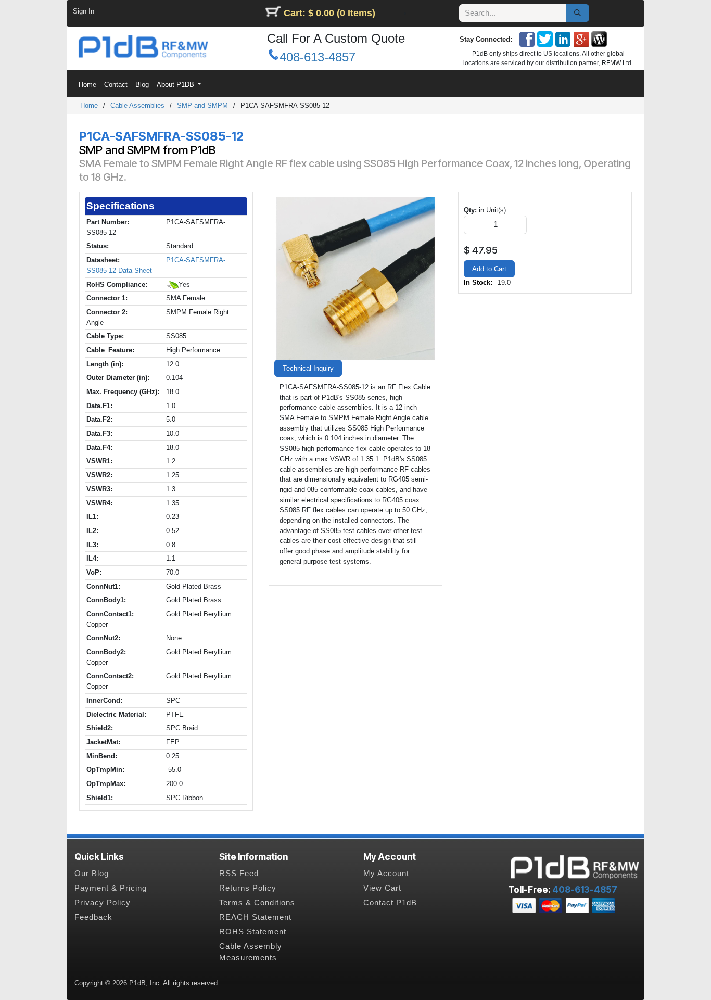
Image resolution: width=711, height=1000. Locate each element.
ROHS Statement (252, 932)
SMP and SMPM (202, 105)
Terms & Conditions (257, 902)
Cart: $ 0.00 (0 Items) (329, 13)
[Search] (577, 13)
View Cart (382, 888)
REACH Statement (255, 917)
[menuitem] (87, 84)
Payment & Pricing (110, 888)
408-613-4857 (317, 57)
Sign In (83, 11)
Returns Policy (247, 888)
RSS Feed (239, 873)
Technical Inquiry (308, 368)
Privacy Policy (102, 902)
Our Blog (91, 873)
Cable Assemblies (137, 105)
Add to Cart (489, 269)
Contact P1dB (390, 902)
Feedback (93, 917)
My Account (386, 873)
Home (89, 105)
